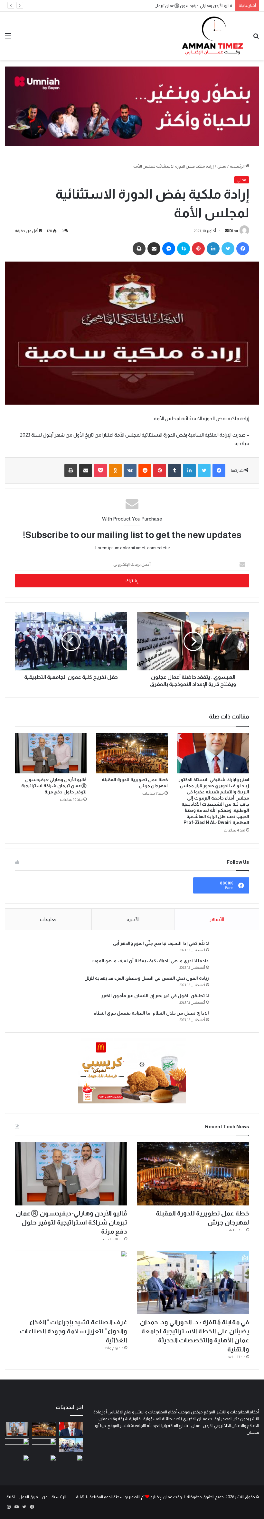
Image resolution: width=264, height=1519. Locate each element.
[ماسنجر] (168, 248)
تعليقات (48, 919)
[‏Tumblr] (174, 470)
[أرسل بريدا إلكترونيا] (227, 231)
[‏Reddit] (144, 470)
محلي (221, 166)
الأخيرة (133, 919)
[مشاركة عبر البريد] (153, 248)
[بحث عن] (256, 38)
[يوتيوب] (16, 1507)
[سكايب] (183, 248)
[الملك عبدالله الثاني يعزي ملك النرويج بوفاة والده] (44, 1462)
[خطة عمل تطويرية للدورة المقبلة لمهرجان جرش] (132, 753)
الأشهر (217, 919)
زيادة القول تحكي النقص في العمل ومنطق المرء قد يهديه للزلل (146, 978)
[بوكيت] (100, 470)
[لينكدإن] (213, 248)
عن (45, 1496)
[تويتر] (228, 248)
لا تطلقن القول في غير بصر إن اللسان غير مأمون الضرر (155, 995)
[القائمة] (8, 38)
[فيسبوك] (242, 248)
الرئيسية (237, 166)
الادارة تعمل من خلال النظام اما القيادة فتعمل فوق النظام (151, 1013)
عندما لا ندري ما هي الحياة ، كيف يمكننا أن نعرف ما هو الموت (150, 960)
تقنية (10, 1496)
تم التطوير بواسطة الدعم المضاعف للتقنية (110, 1496)
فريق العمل (28, 1496)
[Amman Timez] (212, 36)
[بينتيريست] (198, 248)
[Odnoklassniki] (115, 470)
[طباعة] (139, 248)
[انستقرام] (9, 1507)
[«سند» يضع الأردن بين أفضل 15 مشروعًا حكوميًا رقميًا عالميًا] (71, 1462)
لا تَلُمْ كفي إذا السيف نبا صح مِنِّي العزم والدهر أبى (161, 943)
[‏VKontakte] (130, 470)
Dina (233, 231)
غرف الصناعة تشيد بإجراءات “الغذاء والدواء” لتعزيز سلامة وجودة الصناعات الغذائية (73, 1331)
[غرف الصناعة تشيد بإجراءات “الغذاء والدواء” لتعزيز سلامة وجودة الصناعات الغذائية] (71, 1282)
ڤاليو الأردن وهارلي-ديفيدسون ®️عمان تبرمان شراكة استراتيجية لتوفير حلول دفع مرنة (159, 5)
